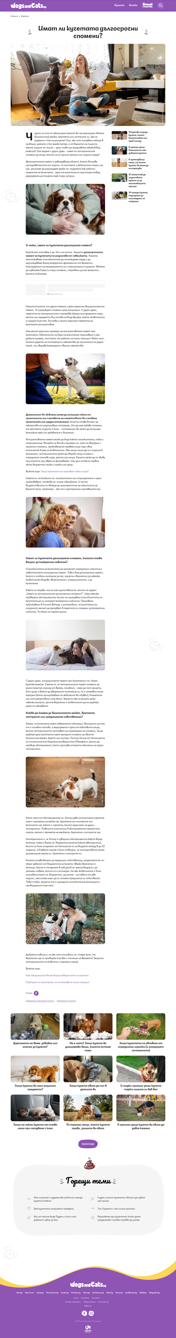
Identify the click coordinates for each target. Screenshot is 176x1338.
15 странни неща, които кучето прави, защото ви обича (88, 1126)
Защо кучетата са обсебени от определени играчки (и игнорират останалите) (141, 1046)
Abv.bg (19, 1292)
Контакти (96, 1298)
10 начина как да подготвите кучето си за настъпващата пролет (137, 180)
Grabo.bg (65, 1292)
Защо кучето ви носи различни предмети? (35, 1087)
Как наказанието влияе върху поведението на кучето (57, 975)
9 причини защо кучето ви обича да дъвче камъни (140, 1126)
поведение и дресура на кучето (40, 1001)
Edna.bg (86, 1292)
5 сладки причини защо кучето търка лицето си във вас (140, 1087)
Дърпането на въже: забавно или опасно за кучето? (35, 1044)
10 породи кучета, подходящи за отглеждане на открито (138, 197)
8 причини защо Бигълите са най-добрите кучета (138, 149)
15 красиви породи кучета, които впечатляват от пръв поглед (138, 136)
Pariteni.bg (76, 1292)
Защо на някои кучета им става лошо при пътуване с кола (35, 1126)
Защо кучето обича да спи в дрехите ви (88, 1087)
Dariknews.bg (98, 1292)
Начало (14, 15)
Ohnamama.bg (52, 1292)
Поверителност (89, 1302)
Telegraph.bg (154, 1292)
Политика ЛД (103, 1302)
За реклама (85, 1298)
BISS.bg (143, 1292)
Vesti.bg (109, 1292)
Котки (133, 5)
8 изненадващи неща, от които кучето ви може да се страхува (139, 164)
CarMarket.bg (131, 1292)
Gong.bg (40, 1292)
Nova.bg (119, 1292)
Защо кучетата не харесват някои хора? (65, 471)
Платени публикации (73, 1302)
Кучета (119, 5)
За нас (76, 1298)
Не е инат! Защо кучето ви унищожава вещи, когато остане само (88, 1046)
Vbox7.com (29, 1292)
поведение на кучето (66, 1001)
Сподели (29, 992)
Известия (88, 1306)
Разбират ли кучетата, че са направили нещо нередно (58, 982)
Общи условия (97, 1321)
